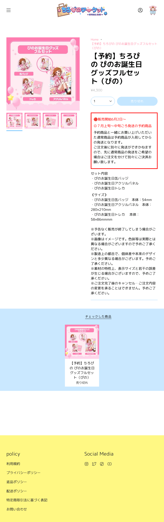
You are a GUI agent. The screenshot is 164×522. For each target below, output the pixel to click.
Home (95, 39)
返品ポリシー (16, 481)
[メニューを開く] (8, 10)
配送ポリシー (16, 491)
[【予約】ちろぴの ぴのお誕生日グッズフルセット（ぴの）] (82, 342)
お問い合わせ (16, 509)
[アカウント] (140, 10)
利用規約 (13, 463)
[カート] (153, 10)
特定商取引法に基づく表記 (26, 500)
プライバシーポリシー (23, 472)
